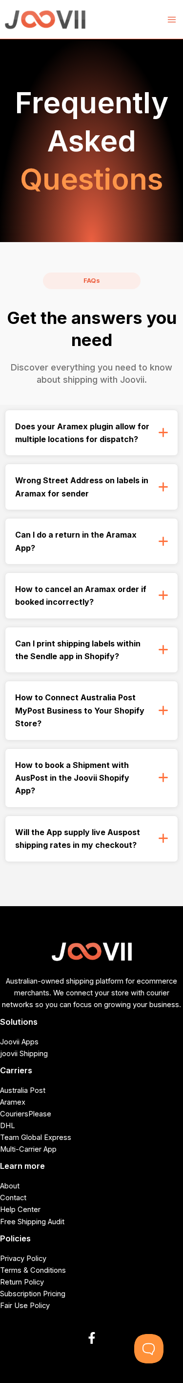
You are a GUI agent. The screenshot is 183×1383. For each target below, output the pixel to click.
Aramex (12, 1102)
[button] (91, 433)
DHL (7, 1125)
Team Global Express (35, 1137)
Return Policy (22, 1282)
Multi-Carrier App (28, 1149)
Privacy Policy (23, 1258)
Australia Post (22, 1090)
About (10, 1186)
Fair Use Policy (25, 1305)
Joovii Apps (19, 1041)
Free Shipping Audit (32, 1221)
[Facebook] (92, 1338)
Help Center (20, 1209)
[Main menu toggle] (172, 19)
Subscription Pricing (32, 1293)
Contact (13, 1197)
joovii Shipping (24, 1053)
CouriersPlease (25, 1114)
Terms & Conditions (33, 1270)
